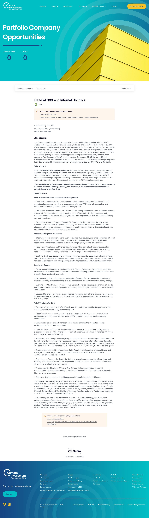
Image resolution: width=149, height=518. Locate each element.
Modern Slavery (104, 505)
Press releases (137, 478)
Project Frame (73, 484)
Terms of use (119, 505)
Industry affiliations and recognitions (52, 490)
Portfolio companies (117, 478)
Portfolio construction (100, 481)
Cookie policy (80, 456)
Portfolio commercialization (120, 481)
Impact (70, 475)
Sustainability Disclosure (137, 505)
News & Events (137, 475)
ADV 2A (91, 505)
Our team (43, 484)
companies (25, 88)
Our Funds (96, 484)
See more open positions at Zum (74, 436)
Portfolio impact (73, 478)
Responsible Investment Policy (78, 490)
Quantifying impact (46, 481)
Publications (136, 481)
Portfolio (114, 475)
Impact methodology (75, 481)
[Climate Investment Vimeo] (4, 504)
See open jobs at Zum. (48, 114)
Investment (97, 475)
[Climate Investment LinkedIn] (9, 504)
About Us (43, 475)
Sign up (8, 494)
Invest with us (97, 478)
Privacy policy (69, 456)
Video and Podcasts (139, 487)
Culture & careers (46, 487)
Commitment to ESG (75, 487)
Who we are (44, 478)
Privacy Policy (79, 505)
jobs (41, 88)
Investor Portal (137, 6)
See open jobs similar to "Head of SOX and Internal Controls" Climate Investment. (69, 117)
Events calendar (138, 484)
